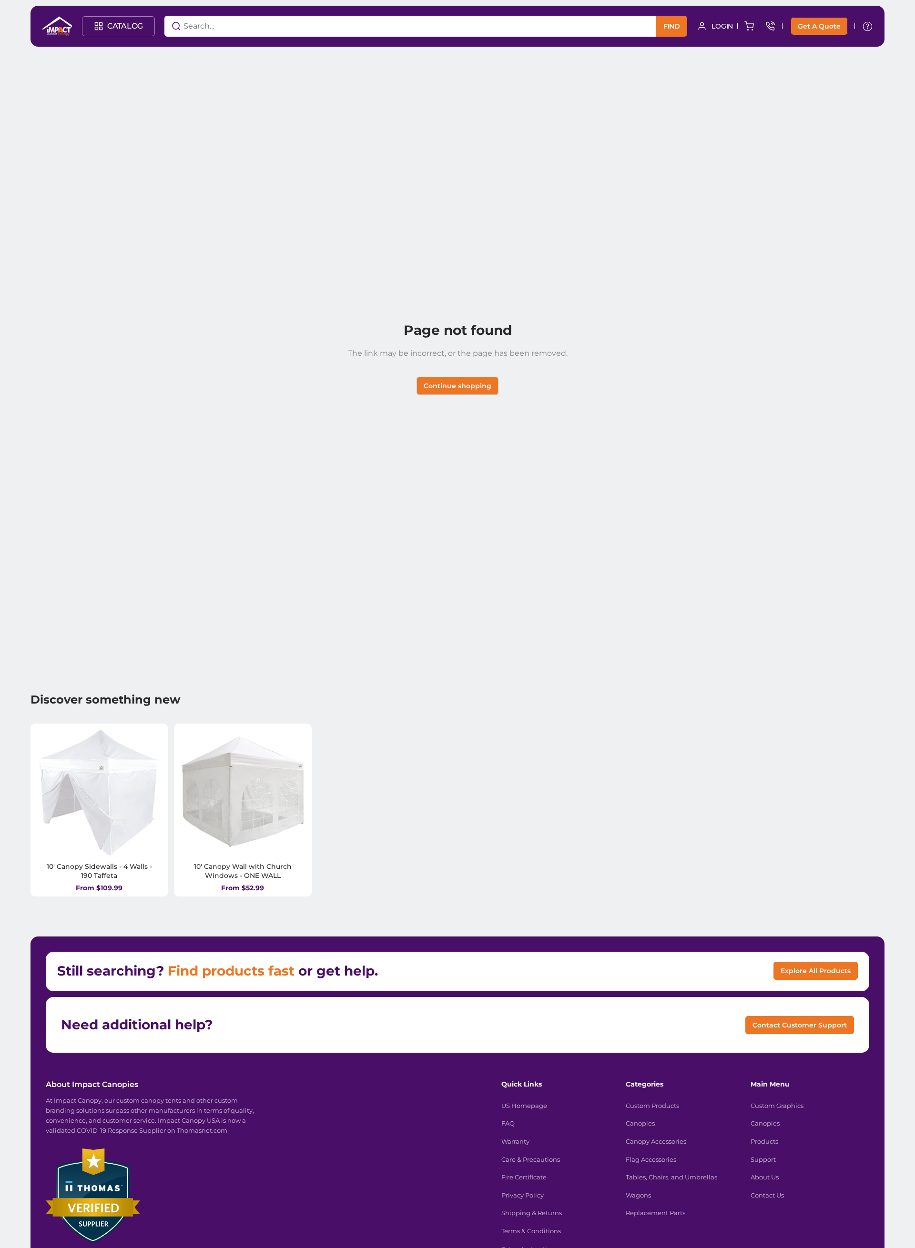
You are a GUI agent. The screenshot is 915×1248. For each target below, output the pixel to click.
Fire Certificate (524, 1177)
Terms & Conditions (531, 1231)
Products (764, 1141)
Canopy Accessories (656, 1141)
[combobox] (398, 26)
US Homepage (524, 1105)
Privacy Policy (522, 1195)
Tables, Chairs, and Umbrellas (671, 1177)
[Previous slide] (49, 792)
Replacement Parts (655, 1213)
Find (671, 26)
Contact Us (767, 1195)
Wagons (638, 1195)
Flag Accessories (651, 1159)
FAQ (508, 1123)
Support (763, 1159)
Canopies (640, 1123)
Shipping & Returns (531, 1213)
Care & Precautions (530, 1159)
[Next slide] (149, 792)
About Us (765, 1177)
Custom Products (652, 1105)
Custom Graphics (777, 1105)
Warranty (515, 1141)
